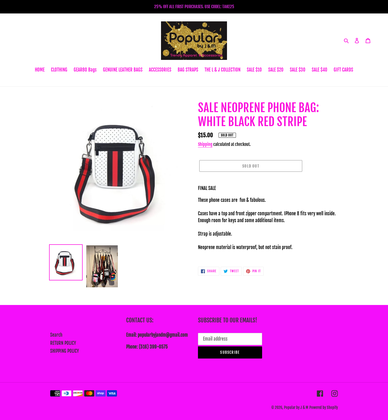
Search (56, 335)
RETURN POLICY (63, 343)
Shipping (205, 144)
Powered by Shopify (323, 407)
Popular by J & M (296, 407)
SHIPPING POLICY (64, 351)
